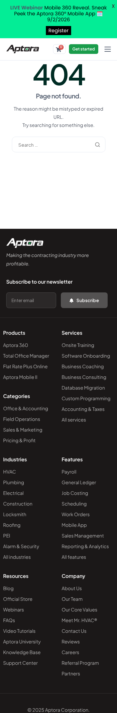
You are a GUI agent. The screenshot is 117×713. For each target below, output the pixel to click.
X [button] (113, 6)
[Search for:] (58, 144)
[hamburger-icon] (108, 49)
